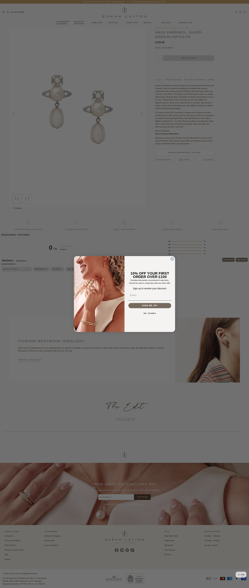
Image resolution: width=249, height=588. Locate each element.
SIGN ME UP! (150, 305)
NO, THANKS (150, 313)
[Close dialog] (172, 258)
